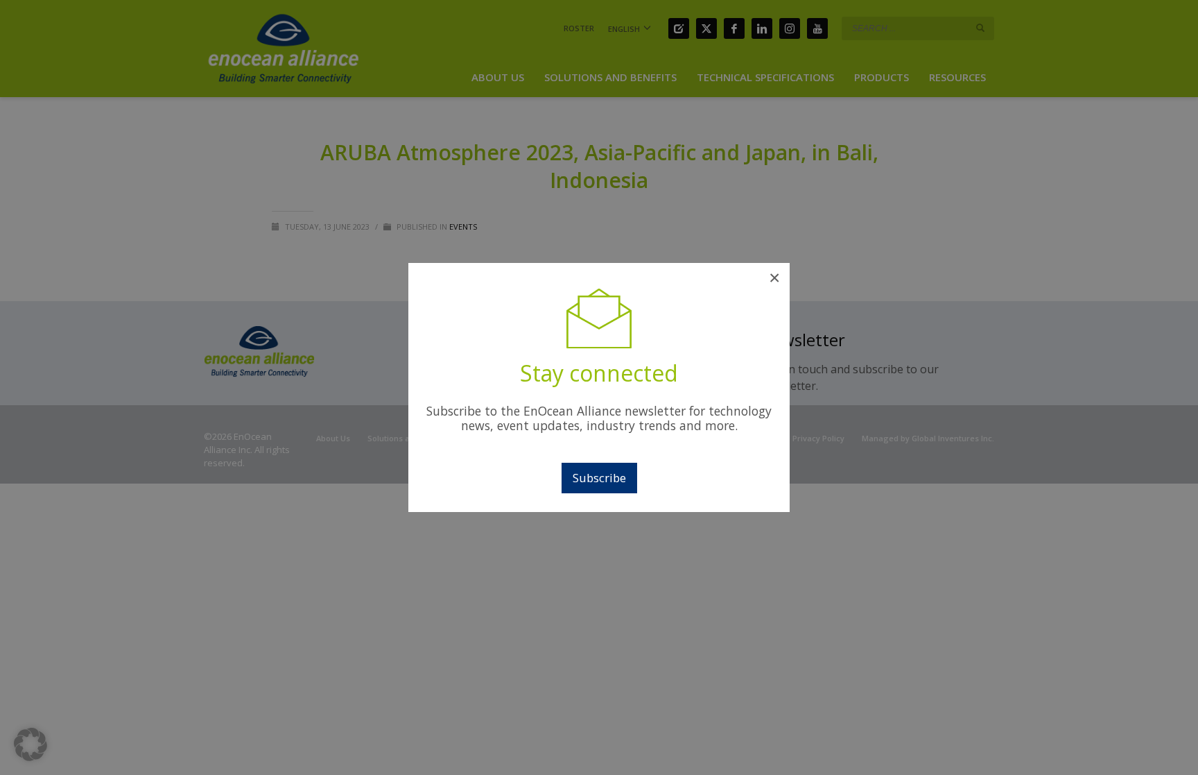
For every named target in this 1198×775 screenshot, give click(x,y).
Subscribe (599, 478)
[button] (30, 744)
